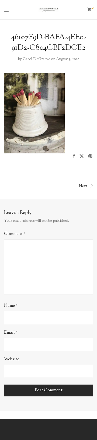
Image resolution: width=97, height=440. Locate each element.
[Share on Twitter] (81, 157)
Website (11, 359)
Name (11, 306)
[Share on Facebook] (73, 157)
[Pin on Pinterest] (90, 157)
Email (11, 333)
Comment (14, 234)
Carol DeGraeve (36, 59)
